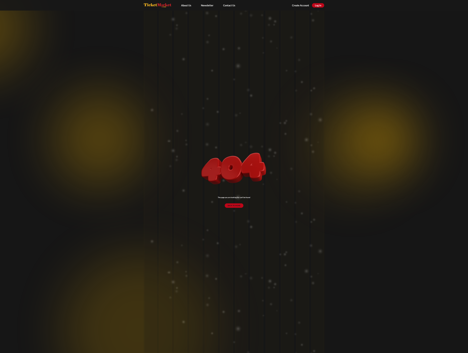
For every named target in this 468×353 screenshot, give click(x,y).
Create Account (300, 5)
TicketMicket (157, 5)
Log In (318, 5)
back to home (234, 205)
